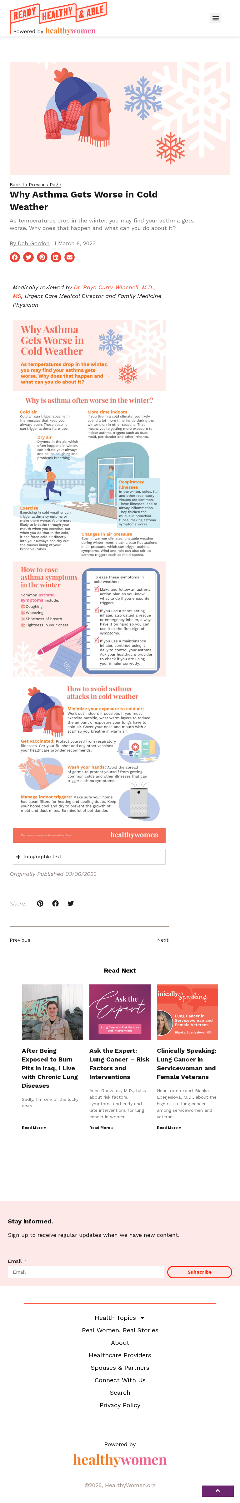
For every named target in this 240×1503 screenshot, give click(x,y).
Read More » (34, 1127)
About (120, 1342)
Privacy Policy (120, 1405)
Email (15, 1261)
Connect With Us (120, 1380)
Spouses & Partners (120, 1367)
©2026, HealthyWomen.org (120, 1485)
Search (120, 1392)
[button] (215, 18)
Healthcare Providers (120, 1355)
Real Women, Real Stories (120, 1330)
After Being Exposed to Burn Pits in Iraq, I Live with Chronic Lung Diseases (50, 1068)
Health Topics (115, 1317)
